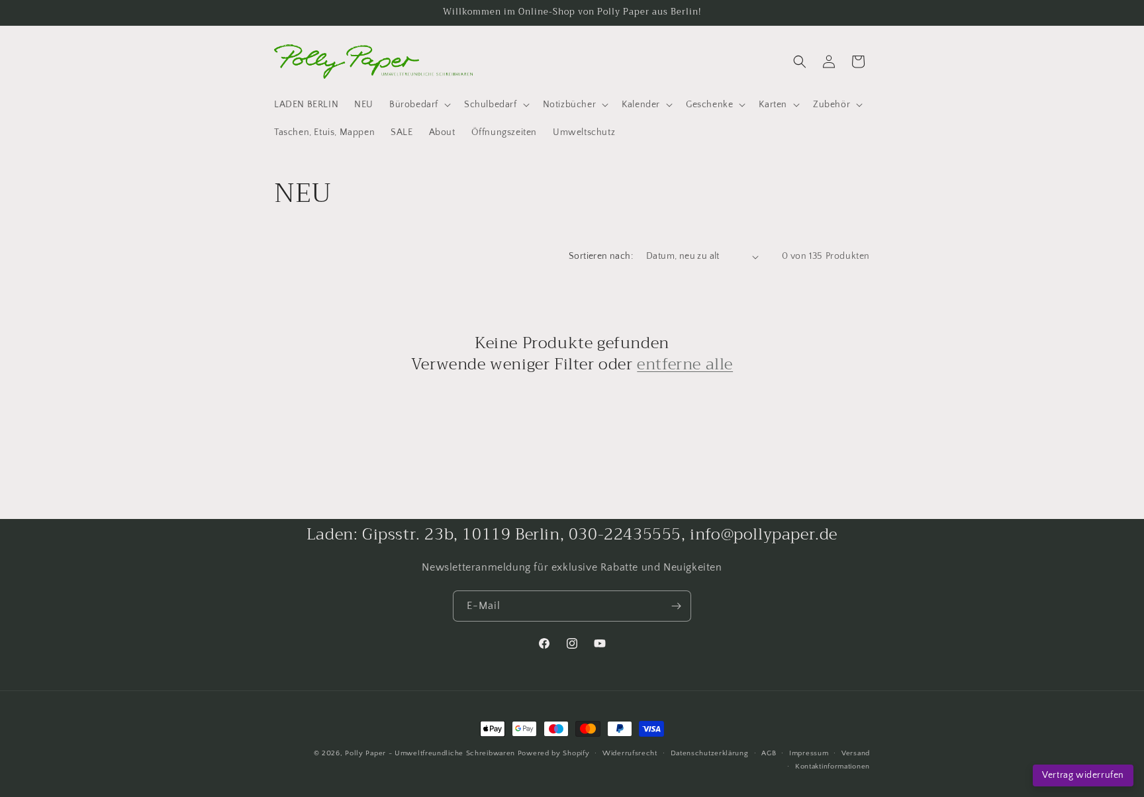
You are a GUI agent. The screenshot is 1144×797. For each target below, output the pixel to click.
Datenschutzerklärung (710, 753)
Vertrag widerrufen (1083, 775)
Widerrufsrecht (629, 753)
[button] (418, 104)
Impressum (808, 753)
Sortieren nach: (601, 256)
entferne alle (685, 364)
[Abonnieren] (676, 606)
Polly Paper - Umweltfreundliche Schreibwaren (430, 753)
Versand (855, 753)
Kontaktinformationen (832, 767)
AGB (768, 753)
